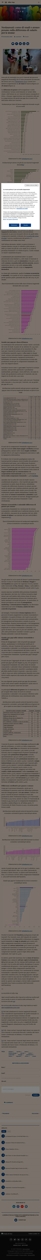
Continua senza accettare (32, 185)
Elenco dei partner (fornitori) (10, 219)
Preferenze (14, 225)
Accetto (26, 225)
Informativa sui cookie (22, 208)
